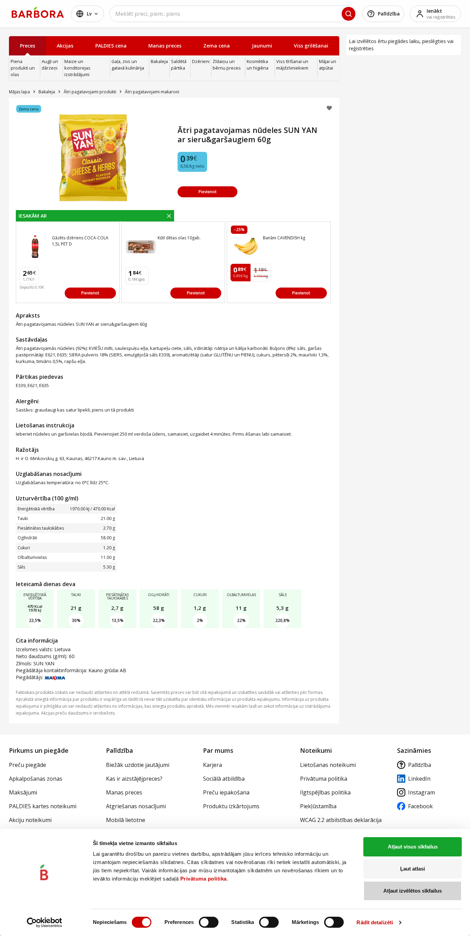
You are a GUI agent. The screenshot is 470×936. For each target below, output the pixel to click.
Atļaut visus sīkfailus (413, 847)
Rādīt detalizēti (374, 922)
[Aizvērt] (169, 215)
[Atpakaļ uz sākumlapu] (38, 12)
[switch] (208, 922)
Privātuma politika (203, 879)
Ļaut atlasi (412, 869)
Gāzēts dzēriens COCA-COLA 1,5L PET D (80, 241)
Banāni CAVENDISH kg (284, 238)
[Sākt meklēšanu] (348, 14)
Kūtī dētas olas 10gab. (179, 238)
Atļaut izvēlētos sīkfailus (412, 891)
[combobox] (233, 14)
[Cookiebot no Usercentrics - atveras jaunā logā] (44, 922)
